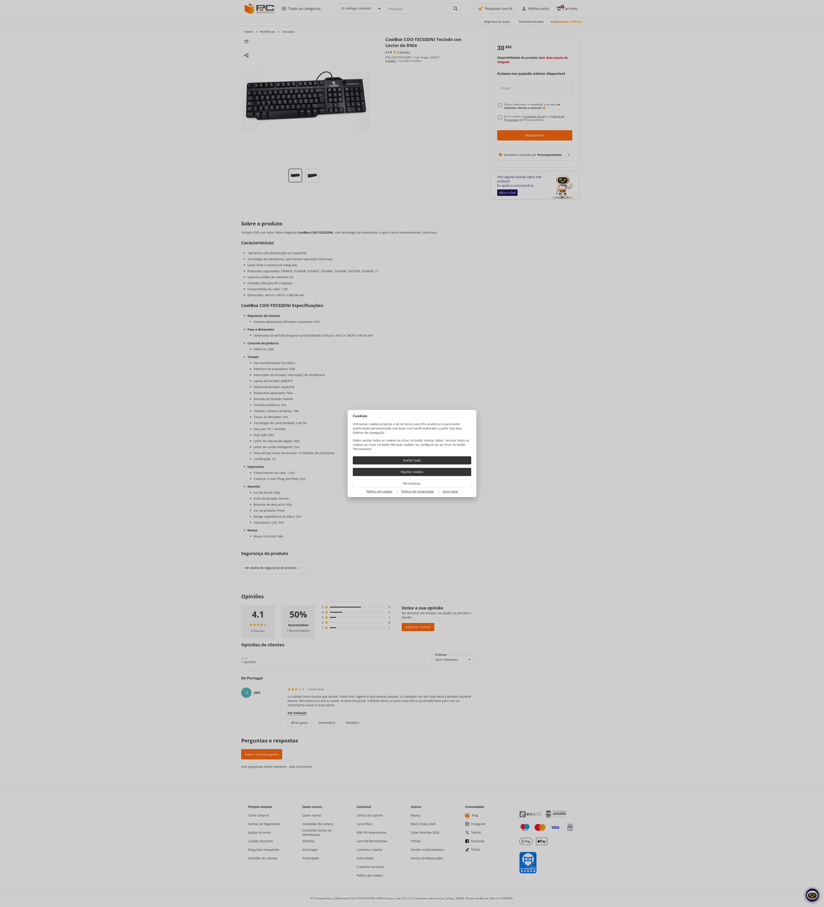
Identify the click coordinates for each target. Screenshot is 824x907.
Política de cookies (379, 491)
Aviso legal (450, 491)
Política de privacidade (417, 491)
